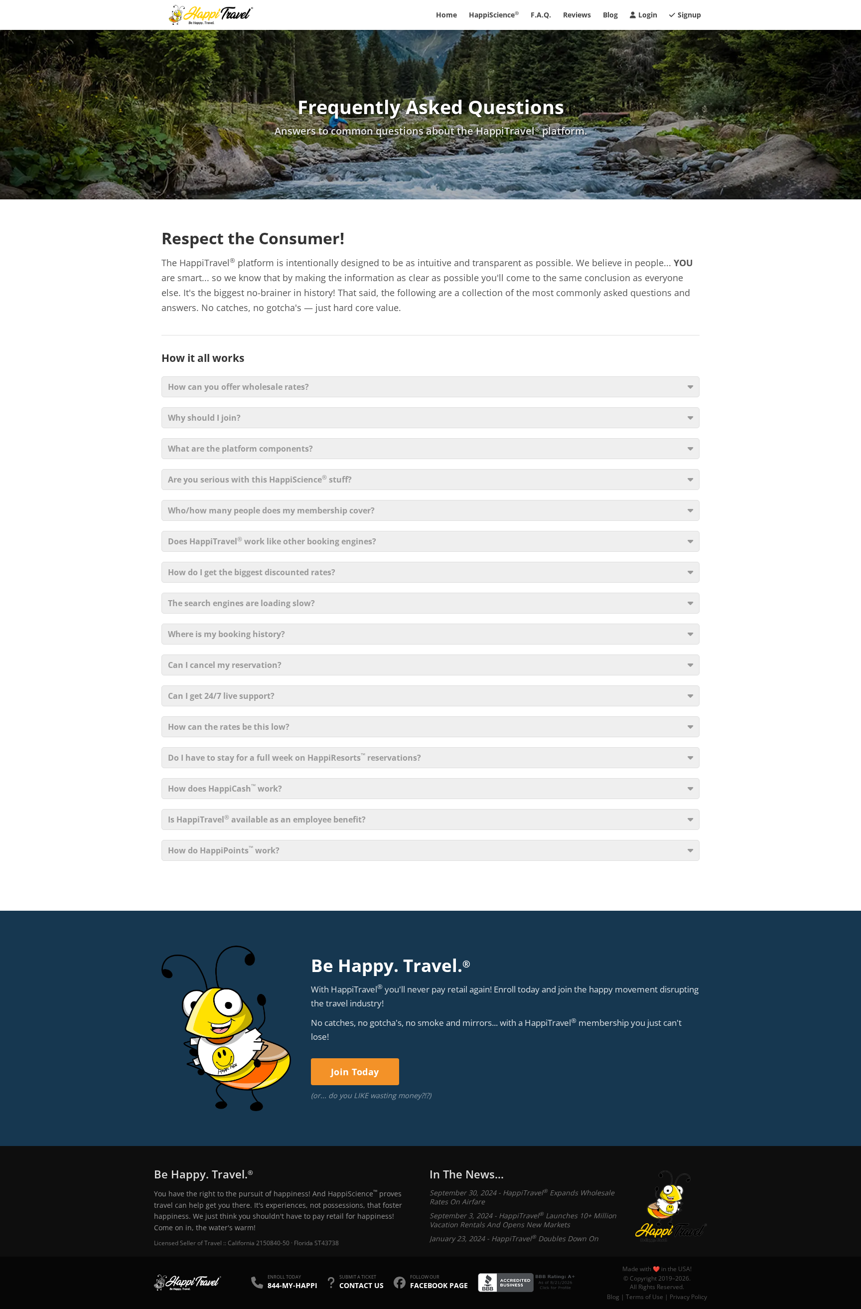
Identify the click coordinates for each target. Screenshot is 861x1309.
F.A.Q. (541, 14)
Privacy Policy (688, 1297)
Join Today (355, 1072)
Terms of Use (644, 1297)
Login (647, 14)
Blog (610, 14)
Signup (689, 14)
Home (446, 14)
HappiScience (494, 14)
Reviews (577, 14)
